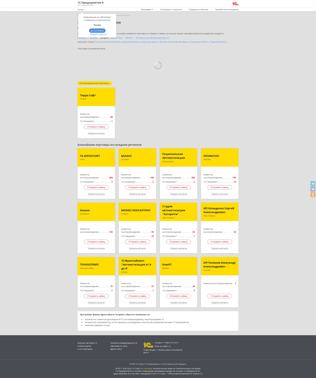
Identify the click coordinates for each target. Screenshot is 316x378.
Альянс (85, 210)
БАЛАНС (126, 156)
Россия (98, 42)
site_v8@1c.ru (165, 346)
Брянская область (131, 42)
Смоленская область (112, 42)
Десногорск (117, 37)
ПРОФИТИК (211, 156)
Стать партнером (85, 349)
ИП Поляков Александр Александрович (219, 264)
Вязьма (93, 37)
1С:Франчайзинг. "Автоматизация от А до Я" (136, 264)
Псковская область (199, 42)
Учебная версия (84, 346)
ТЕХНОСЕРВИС (89, 264)
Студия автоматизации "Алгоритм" (173, 210)
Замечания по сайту (118, 346)
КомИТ (167, 264)
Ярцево (129, 37)
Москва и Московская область (174, 42)
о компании (146, 368)
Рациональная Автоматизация (173, 156)
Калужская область (150, 42)
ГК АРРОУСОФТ (90, 156)
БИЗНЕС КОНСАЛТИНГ (136, 210)
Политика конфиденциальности (123, 343)
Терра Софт (88, 95)
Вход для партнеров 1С (87, 343)
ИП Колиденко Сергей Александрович (218, 210)
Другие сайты (116, 349)
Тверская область (218, 42)
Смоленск (82, 37)
